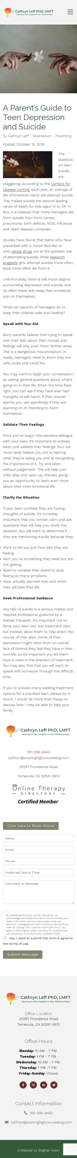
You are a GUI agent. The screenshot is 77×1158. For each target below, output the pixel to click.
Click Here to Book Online (30, 826)
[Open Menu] (70, 12)
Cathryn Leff (18, 136)
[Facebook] (23, 1084)
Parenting (63, 136)
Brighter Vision (49, 1150)
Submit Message (22, 954)
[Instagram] (33, 1084)
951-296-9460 (38, 752)
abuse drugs (21, 251)
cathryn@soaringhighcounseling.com (38, 758)
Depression (42, 136)
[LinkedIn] (43, 1084)
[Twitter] (53, 1084)
